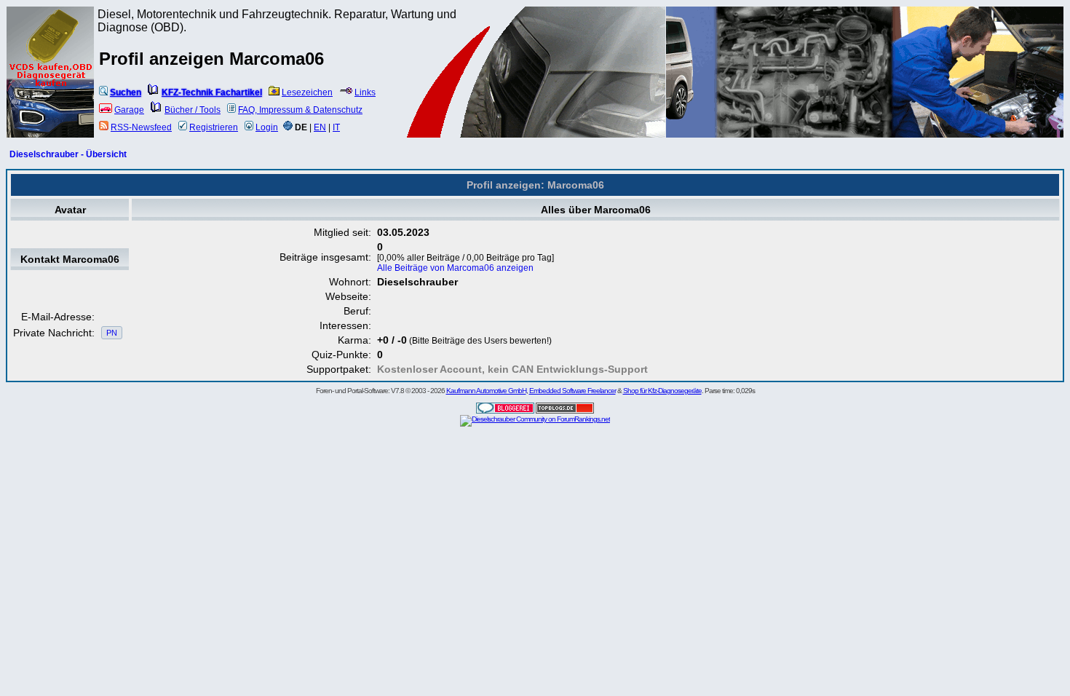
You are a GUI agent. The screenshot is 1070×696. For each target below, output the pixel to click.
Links (365, 92)
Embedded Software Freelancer (572, 391)
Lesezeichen (307, 92)
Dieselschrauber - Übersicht (68, 154)
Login (266, 127)
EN (320, 127)
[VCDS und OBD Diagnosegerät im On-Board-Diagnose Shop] (51, 91)
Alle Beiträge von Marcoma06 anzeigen (455, 268)
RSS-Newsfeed (141, 127)
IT (336, 127)
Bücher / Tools (193, 110)
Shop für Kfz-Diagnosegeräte (662, 391)
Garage (129, 110)
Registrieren (213, 127)
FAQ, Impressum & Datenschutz (300, 110)
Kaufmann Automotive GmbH (486, 391)
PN (111, 332)
